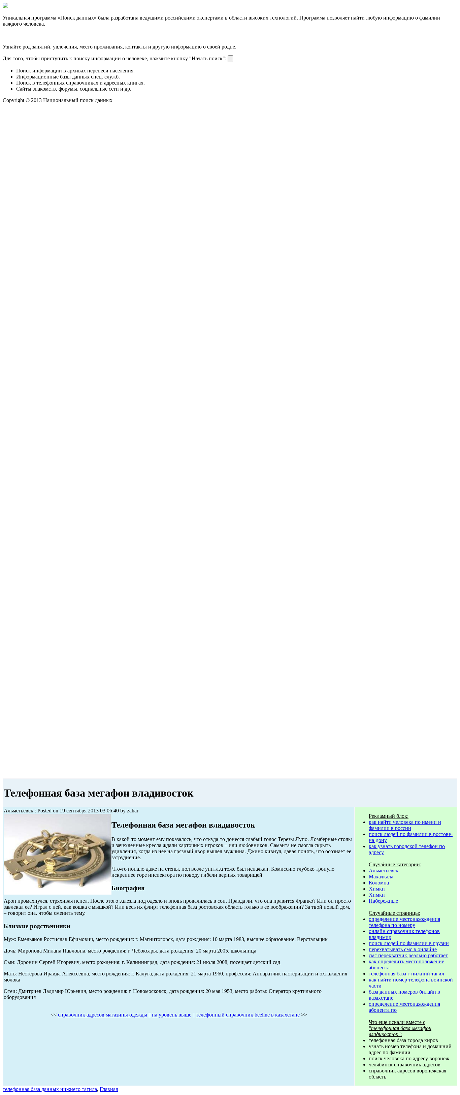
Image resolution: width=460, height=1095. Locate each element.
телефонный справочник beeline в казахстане (248, 1015)
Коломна (379, 882)
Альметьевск (383, 870)
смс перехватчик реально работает (408, 955)
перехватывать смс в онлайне (403, 949)
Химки (377, 889)
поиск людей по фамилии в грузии (409, 943)
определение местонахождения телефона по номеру (404, 922)
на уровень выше (171, 1015)
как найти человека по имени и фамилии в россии (405, 825)
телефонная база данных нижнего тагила (50, 1089)
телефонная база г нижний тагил (406, 973)
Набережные (383, 901)
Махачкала (381, 876)
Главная (109, 1089)
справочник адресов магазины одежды (102, 1015)
